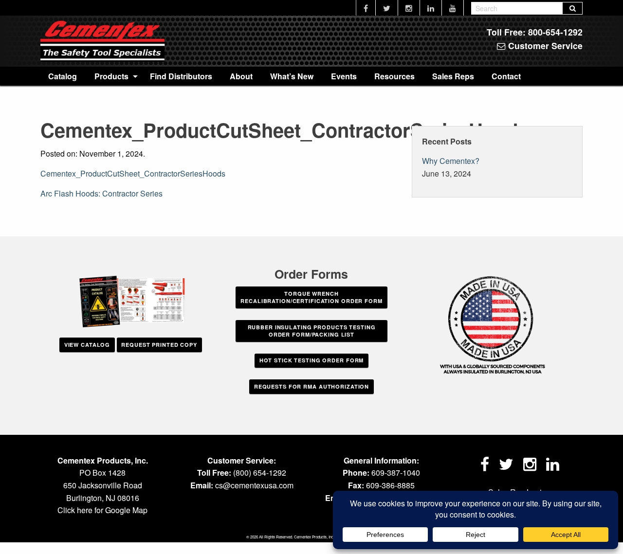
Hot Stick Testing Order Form (311, 360)
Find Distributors (181, 76)
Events (344, 76)
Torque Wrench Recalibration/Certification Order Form (311, 297)
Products (111, 76)
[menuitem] (62, 76)
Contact (506, 76)
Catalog (62, 76)
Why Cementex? (450, 160)
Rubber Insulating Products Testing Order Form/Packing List (312, 330)
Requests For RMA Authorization (311, 386)
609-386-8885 (390, 485)
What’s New (291, 76)
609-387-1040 (395, 472)
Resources (394, 76)
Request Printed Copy (159, 344)
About (241, 76)
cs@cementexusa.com (254, 485)
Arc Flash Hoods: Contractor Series (101, 193)
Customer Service (544, 45)
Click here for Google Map (102, 510)
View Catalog (87, 344)
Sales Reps (453, 76)
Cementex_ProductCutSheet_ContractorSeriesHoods (132, 173)
